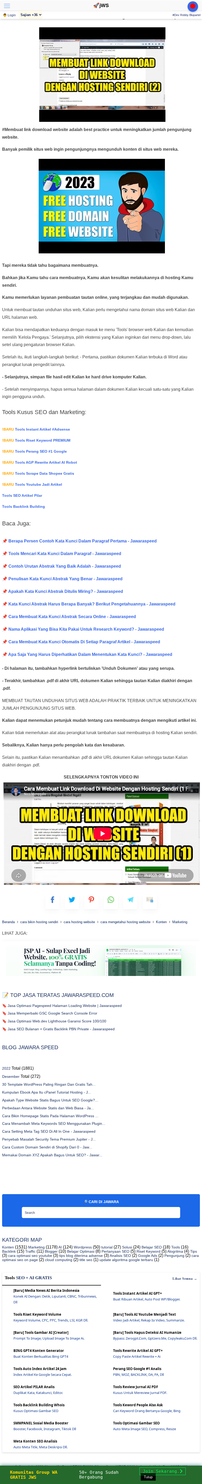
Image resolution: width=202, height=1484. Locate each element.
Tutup (148, 1477)
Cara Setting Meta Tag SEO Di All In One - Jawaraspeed (48, 1131)
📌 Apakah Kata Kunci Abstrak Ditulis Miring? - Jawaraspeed (62, 591)
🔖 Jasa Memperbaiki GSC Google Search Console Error (49, 1013)
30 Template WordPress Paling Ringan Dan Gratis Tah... (48, 1084)
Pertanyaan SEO (114, 1251)
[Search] (175, 1211)
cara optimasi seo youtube (29, 1255)
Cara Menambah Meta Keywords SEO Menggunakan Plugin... (53, 1123)
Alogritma (174, 1251)
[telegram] (130, 902)
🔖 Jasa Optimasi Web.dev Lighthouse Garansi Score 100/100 (54, 1021)
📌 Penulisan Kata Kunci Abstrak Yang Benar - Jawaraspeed (62, 579)
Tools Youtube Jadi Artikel (32, 484)
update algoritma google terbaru (125, 1260)
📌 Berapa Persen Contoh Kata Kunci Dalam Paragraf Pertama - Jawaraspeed (79, 541)
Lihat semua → (185, 1279)
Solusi (126, 1247)
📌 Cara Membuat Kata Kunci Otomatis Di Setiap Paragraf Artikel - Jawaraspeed (81, 642)
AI (60, 1247)
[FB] (52, 902)
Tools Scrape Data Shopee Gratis (38, 473)
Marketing (36, 1247)
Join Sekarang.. (162, 1471)
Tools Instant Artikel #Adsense (36, 429)
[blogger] (72, 902)
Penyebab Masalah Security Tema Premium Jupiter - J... (49, 1139)
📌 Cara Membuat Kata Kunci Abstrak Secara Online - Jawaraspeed (69, 616)
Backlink (9, 1251)
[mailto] (150, 902)
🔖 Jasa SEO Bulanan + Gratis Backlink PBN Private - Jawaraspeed (58, 1029)
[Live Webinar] (193, 6)
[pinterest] (91, 902)
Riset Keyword (147, 1251)
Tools (175, 1247)
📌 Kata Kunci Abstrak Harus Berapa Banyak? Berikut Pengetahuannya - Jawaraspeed (88, 604)
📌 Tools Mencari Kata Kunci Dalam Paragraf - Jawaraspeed (61, 553)
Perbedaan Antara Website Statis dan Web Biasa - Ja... (48, 1108)
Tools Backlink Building (23, 506)
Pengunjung (173, 1255)
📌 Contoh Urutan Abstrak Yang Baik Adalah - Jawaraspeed (61, 566)
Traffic (30, 1251)
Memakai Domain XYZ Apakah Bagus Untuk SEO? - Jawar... (52, 1155)
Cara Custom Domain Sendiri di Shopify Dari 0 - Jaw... (47, 1147)
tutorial (106, 1247)
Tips (193, 1251)
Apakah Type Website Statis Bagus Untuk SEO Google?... (50, 1100)
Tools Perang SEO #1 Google (34, 451)
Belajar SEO (151, 1247)
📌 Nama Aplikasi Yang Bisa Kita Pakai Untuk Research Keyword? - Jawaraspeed (83, 629)
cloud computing (58, 1260)
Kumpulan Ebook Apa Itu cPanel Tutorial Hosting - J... (46, 1092)
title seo (85, 1260)
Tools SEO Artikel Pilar (22, 495)
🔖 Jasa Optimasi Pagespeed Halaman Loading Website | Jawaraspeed (62, 1006)
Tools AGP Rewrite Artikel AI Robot (39, 462)
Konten (8, 1247)
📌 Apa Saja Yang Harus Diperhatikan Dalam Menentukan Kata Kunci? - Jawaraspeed (87, 654)
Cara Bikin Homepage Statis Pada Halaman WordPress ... (50, 1116)
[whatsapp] (111, 902)
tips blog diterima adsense (80, 1255)
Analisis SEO (120, 1255)
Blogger (51, 1251)
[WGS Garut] (101, 977)
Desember (10, 1076)
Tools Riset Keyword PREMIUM (36, 440)
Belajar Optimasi (80, 1251)
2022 (6, 1068)
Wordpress (82, 1247)
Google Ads (147, 1255)
